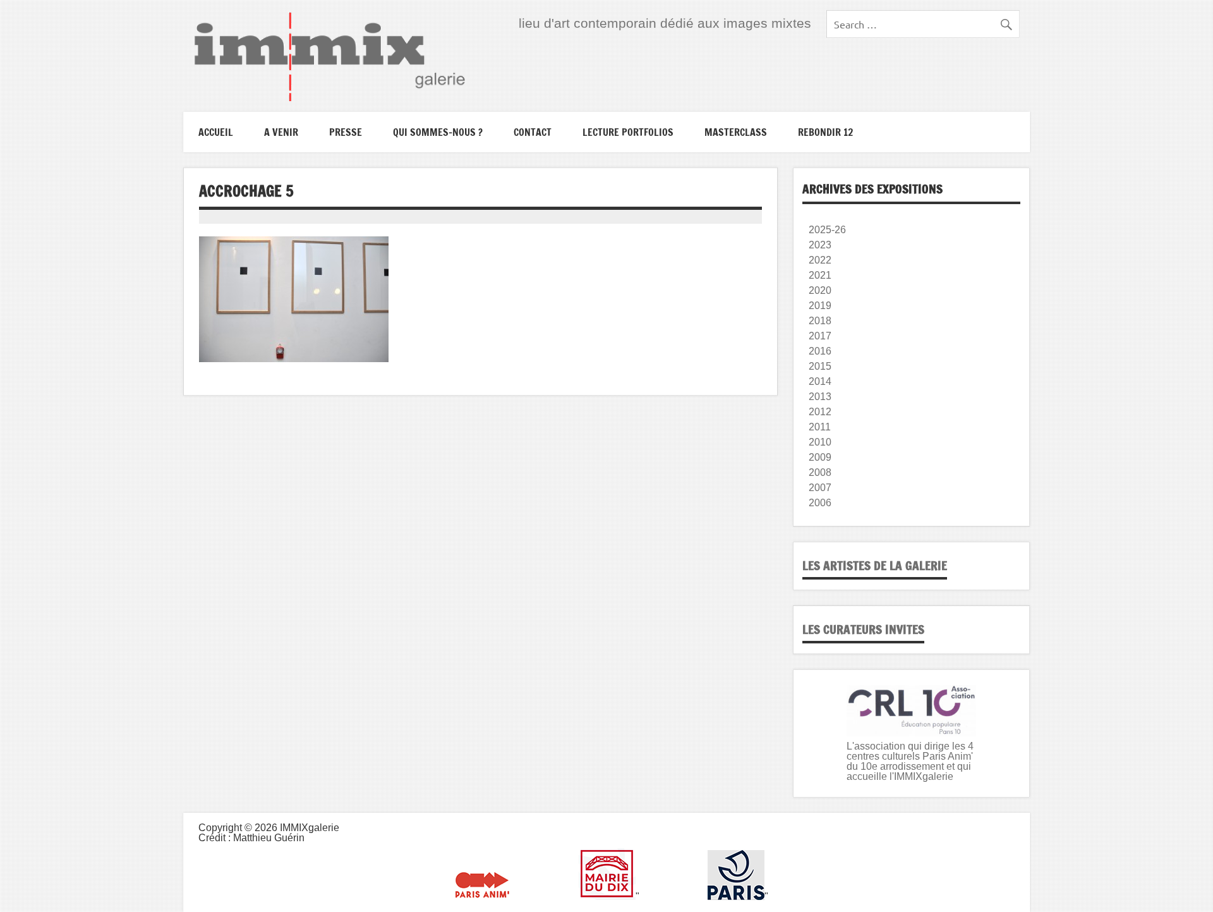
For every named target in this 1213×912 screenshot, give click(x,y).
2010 (820, 442)
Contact (533, 132)
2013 (820, 396)
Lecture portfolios (627, 132)
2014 (820, 381)
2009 (820, 457)
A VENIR (281, 132)
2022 (820, 260)
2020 (820, 290)
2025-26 (827, 229)
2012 (820, 411)
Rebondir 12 (825, 132)
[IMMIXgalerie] (329, 56)
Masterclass (735, 132)
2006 (820, 502)
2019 (820, 305)
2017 (820, 336)
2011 (820, 427)
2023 (820, 245)
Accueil (215, 132)
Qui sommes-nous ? (438, 132)
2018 (820, 320)
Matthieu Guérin (269, 837)
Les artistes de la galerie (874, 565)
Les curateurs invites (863, 629)
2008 (820, 472)
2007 (820, 487)
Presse (345, 132)
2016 (820, 351)
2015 (820, 366)
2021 (820, 275)
